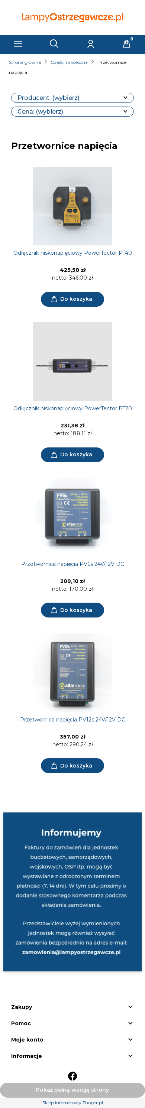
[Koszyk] (126, 43)
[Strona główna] (72, 17)
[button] (18, 43)
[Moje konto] (90, 43)
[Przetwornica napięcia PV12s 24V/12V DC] (72, 672)
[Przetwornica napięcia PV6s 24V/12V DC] (72, 517)
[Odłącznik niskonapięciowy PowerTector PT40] (72, 206)
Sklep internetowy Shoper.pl (72, 1102)
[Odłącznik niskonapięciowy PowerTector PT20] (72, 361)
